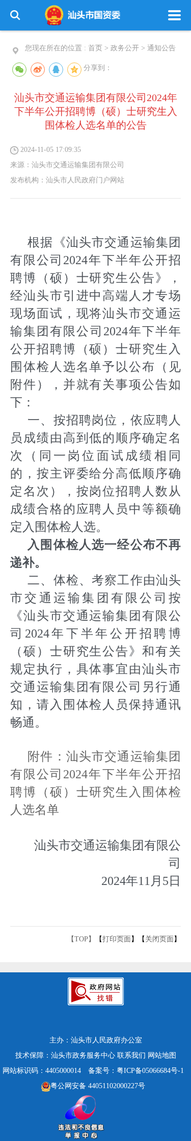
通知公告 (161, 48)
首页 (95, 48)
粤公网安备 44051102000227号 (97, 1086)
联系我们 (131, 1055)
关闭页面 (159, 939)
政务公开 (125, 48)
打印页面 (116, 939)
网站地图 (162, 1055)
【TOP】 (81, 939)
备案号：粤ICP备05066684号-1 (136, 1070)
